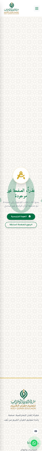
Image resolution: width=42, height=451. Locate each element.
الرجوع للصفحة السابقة (21, 225)
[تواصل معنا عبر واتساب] (34, 443)
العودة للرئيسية (19, 217)
